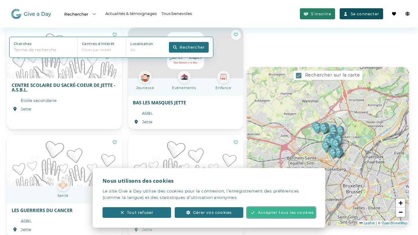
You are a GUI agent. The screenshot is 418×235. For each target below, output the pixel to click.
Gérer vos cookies (212, 212)
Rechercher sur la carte (332, 75)
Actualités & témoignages (131, 13)
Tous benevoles (176, 13)
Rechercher (76, 14)
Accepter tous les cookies (286, 212)
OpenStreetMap (394, 222)
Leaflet (369, 222)
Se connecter (365, 14)
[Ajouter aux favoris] (115, 142)
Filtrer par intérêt (96, 50)
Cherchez (23, 44)
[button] (340, 131)
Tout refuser (140, 212)
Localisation (141, 44)
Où (132, 50)
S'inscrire (321, 14)
